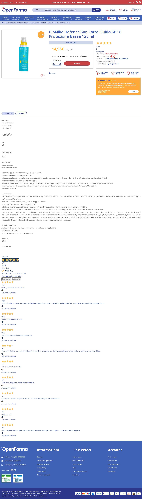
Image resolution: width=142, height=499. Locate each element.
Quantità (57, 60)
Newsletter (112, 471)
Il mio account (112, 457)
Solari (21, 23)
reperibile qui (42, 496)
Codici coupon (77, 457)
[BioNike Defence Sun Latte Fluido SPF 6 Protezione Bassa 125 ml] (23, 54)
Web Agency (57, 491)
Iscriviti (133, 92)
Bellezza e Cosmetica (11, 23)
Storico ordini (112, 461)
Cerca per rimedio (78, 461)
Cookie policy (41, 471)
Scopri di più (114, 64)
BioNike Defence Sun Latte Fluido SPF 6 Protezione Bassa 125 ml (50, 23)
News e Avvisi (77, 464)
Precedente (6, 279)
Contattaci (23, 2)
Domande (21, 113)
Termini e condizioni (43, 475)
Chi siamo (40, 457)
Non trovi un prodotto (79, 471)
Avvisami (77, 63)
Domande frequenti (43, 464)
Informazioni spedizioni (44, 461)
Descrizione (8, 113)
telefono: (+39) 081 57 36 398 (15, 457)
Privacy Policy (41, 468)
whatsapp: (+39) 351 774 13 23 (15, 465)
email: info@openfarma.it (13, 461)
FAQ (16, 2)
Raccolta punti (112, 468)
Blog (11, 2)
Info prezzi (53, 73)
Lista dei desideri (113, 464)
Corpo (26, 23)
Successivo (16, 279)
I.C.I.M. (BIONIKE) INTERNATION (117, 59)
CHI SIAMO (4, 2)
